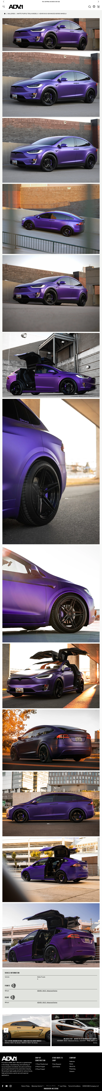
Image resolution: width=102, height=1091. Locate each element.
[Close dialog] (87, 521)
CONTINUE (31, 557)
